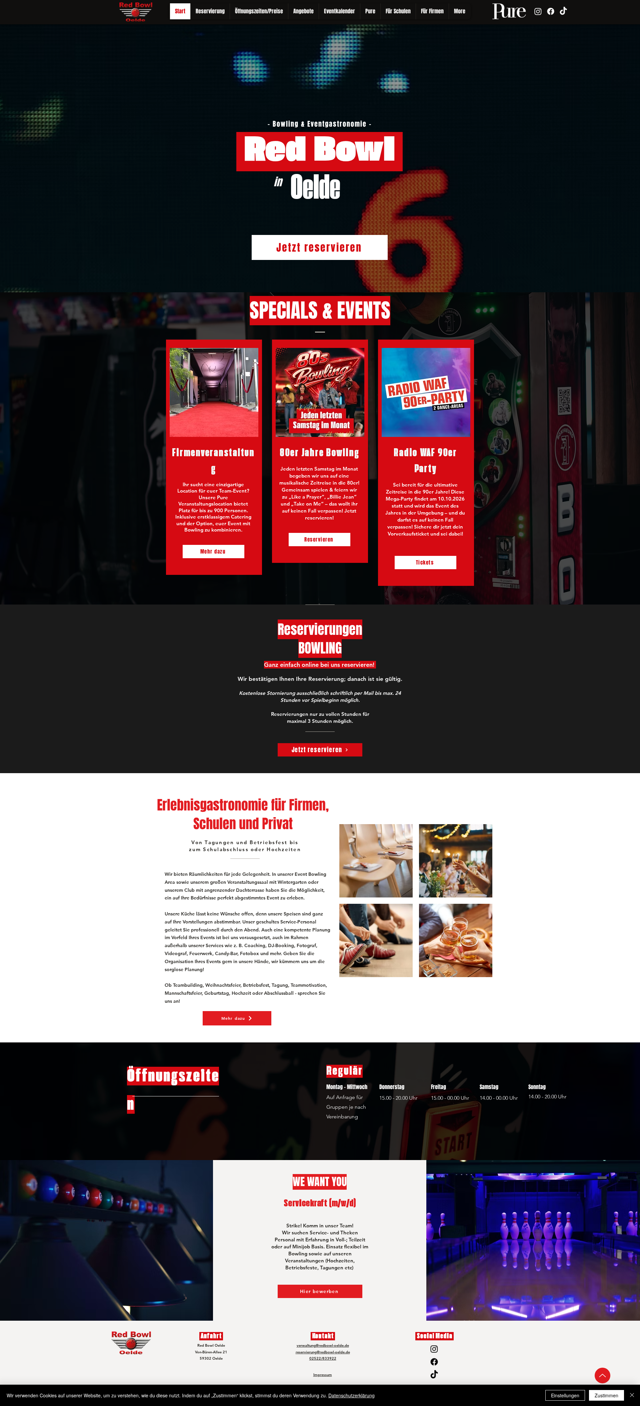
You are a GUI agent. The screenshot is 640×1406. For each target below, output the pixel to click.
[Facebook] (550, 11)
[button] (370, 11)
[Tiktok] (563, 11)
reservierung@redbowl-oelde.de (323, 1352)
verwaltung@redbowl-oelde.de (323, 1345)
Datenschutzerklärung (351, 1395)
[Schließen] (632, 1395)
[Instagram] (538, 11)
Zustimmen (606, 1395)
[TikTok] (434, 1375)
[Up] (602, 1375)
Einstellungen (565, 1395)
